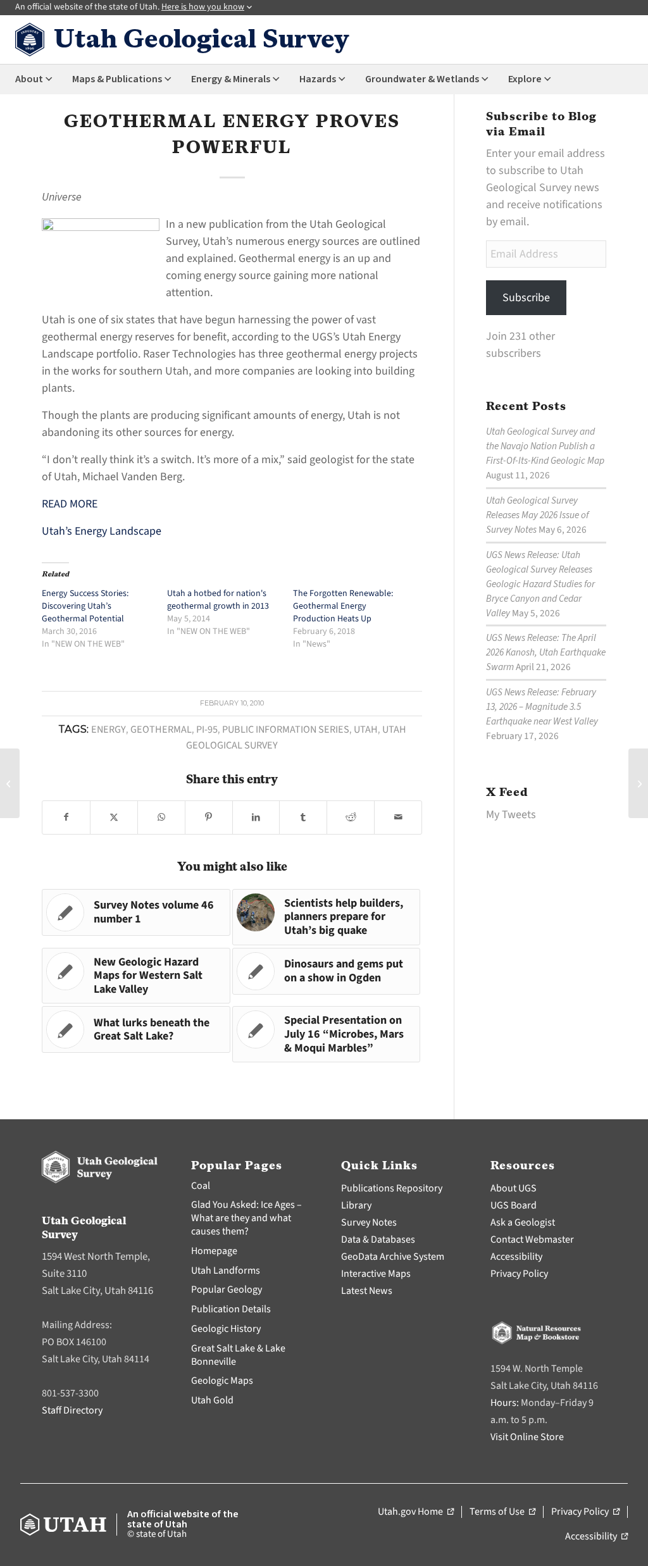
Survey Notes (369, 1222)
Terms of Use (502, 1512)
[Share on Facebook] (66, 817)
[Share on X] (113, 817)
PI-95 (207, 729)
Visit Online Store (527, 1437)
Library (356, 1205)
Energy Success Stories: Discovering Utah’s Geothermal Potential (85, 606)
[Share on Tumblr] (303, 817)
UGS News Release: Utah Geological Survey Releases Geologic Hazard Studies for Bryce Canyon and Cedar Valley (540, 584)
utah (366, 729)
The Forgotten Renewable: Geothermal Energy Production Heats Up (343, 606)
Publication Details (231, 1309)
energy (108, 729)
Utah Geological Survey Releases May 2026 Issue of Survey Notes (537, 515)
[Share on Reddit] (350, 817)
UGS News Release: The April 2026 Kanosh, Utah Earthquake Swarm (546, 652)
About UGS (513, 1188)
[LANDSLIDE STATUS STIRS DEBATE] (10, 783)
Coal (200, 1186)
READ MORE (69, 504)
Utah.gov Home (416, 1512)
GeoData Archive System (392, 1257)
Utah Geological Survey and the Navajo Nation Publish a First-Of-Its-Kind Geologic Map (545, 446)
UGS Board (513, 1205)
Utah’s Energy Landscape (101, 531)
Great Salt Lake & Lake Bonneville (238, 1355)
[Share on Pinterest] (208, 817)
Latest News (366, 1291)
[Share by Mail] (398, 817)
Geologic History (226, 1329)
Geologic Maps (222, 1381)
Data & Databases (378, 1239)
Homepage (214, 1251)
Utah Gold (212, 1400)
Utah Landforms (225, 1270)
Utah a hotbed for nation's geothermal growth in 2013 (218, 599)
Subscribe (526, 298)
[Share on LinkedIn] (256, 817)
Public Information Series (285, 729)
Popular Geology (226, 1289)
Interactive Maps (376, 1274)
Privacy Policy (519, 1274)
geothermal (161, 729)
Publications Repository (391, 1188)
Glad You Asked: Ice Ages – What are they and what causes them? (246, 1218)
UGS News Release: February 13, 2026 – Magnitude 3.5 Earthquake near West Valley (542, 706)
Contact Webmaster (532, 1239)
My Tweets (511, 815)
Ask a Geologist (522, 1222)
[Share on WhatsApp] (161, 817)
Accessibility (516, 1257)
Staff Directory (72, 1410)
